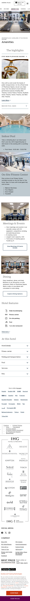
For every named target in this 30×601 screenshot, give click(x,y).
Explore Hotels (20, 547)
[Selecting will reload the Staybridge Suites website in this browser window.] (9, 508)
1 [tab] (12, 31)
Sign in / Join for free (20, 3)
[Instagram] (9, 532)
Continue (14, 593)
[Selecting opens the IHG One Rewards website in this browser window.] (15, 521)
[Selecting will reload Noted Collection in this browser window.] (9, 467)
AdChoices (19, 549)
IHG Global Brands (6, 544)
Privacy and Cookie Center (6, 552)
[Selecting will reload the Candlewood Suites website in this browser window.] (15, 515)
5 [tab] (17, 31)
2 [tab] (14, 31)
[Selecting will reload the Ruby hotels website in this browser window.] (9, 474)
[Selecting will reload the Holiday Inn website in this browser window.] (9, 494)
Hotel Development (21, 544)
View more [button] (5, 331)
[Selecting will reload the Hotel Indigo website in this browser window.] (23, 460)
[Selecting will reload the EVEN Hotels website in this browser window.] (9, 487)
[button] (27, 3)
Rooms (6, 9)
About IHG (4, 542)
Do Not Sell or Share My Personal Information (21, 553)
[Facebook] (2, 532)
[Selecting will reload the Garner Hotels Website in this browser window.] (23, 494)
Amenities (15, 9)
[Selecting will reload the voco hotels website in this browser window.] (23, 467)
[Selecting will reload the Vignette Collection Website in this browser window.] (23, 453)
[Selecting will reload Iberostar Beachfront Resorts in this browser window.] (9, 480)
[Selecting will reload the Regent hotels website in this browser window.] (23, 446)
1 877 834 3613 (22, 563)
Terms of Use (5, 549)
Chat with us (4, 547)
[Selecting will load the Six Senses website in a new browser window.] (9, 446)
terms (17, 582)
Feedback (4, 555)
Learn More (5, 100)
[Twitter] (5, 532)
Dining (23, 9)
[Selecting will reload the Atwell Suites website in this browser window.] (23, 501)
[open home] (1, 429)
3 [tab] (15, 31)
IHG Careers (19, 542)
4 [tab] (16, 31)
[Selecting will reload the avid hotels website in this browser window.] (9, 501)
